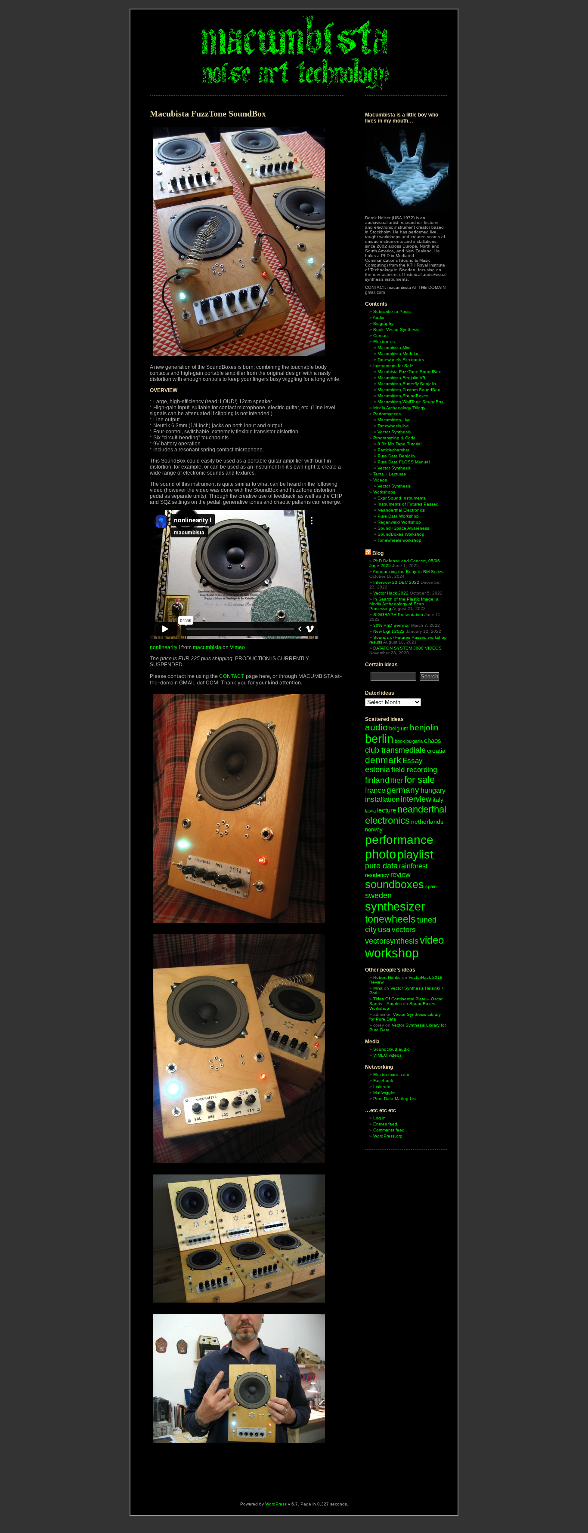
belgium (399, 728)
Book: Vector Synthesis (396, 329)
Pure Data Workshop (398, 516)
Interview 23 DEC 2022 (396, 582)
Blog (378, 553)
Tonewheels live (393, 425)
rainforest (413, 866)
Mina (378, 988)
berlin (379, 739)
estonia (377, 769)
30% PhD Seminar (391, 625)
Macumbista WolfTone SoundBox (410, 401)
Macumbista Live (394, 419)
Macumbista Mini (394, 347)
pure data (381, 866)
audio (376, 727)
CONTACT (231, 676)
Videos (380, 480)
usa (384, 929)
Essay (412, 761)
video (432, 940)
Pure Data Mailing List (395, 1098)
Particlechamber (393, 450)
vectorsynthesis (391, 940)
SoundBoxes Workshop (401, 534)
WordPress (276, 1504)
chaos (432, 740)
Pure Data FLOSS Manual (404, 462)
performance (399, 839)
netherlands (427, 821)
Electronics (384, 341)
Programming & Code (394, 437)
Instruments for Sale (393, 365)
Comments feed (389, 1130)
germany (403, 789)
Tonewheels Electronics (401, 359)
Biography (383, 323)
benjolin (424, 727)
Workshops (384, 492)
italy (438, 799)
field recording (414, 770)
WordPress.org (387, 1136)
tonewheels (390, 919)
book (400, 741)
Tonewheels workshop (399, 540)
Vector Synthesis (394, 431)
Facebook (383, 1080)
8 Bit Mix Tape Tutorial (399, 444)
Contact (381, 335)
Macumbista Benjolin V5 (401, 377)
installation (382, 799)
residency (377, 875)
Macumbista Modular (398, 353)
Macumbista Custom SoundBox (409, 389)
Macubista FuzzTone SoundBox (409, 371)
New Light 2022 (389, 631)
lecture (386, 810)
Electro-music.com (391, 1074)
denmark (383, 760)
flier (397, 780)
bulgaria (414, 741)
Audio (378, 317)
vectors (404, 930)
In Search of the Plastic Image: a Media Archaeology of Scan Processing (404, 604)
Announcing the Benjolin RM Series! (409, 571)
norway (374, 829)
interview (416, 799)
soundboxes (394, 884)
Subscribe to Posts (392, 311)
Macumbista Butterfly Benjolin (407, 383)
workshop (392, 953)
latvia (370, 810)
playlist (415, 854)
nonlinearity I (165, 647)
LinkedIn (381, 1086)
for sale (419, 779)
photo (380, 854)
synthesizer (395, 906)
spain (430, 886)
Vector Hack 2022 (391, 593)
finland (377, 780)
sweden (378, 895)
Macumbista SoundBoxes (403, 395)
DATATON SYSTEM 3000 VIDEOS (407, 648)
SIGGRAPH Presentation (398, 614)
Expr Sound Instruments (402, 498)
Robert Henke (387, 977)
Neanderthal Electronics (401, 510)
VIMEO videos (387, 1055)
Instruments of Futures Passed (408, 504)
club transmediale (395, 750)
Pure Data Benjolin (396, 456)
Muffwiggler (384, 1092)
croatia (436, 750)
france (375, 790)
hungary (433, 790)
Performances (387, 413)
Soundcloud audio (391, 1049)
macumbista (207, 647)
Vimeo (237, 647)
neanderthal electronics (405, 815)
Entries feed (385, 1124)
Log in (379, 1118)
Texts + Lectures (389, 474)
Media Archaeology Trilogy (399, 407)
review (400, 874)
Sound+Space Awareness (403, 528)
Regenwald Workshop (399, 522)
